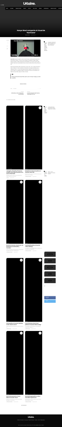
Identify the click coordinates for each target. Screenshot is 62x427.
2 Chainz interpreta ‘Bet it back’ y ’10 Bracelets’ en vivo (33, 94)
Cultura (11, 8)
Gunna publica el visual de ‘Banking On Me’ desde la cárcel (14, 324)
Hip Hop (29, 8)
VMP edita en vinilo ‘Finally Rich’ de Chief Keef (17, 94)
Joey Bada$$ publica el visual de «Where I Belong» (32, 246)
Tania (8, 177)
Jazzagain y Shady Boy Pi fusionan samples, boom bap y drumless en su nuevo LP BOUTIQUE (14, 172)
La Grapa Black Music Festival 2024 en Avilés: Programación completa (52, 108)
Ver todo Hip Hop (23, 405)
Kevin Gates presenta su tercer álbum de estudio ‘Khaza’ (13, 397)
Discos (24, 8)
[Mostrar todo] (50, 254)
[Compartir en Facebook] (7, 46)
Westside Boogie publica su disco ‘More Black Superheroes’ (32, 397)
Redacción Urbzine (23, 83)
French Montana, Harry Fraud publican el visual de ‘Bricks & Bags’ (33, 324)
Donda (11, 88)
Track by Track (18, 8)
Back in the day (53, 8)
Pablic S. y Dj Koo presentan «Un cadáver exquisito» (51, 172)
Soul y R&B (35, 8)
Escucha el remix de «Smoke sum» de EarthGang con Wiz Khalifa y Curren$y (14, 246)
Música (40, 8)
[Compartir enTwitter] (7, 49)
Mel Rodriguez (9, 328)
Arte (7, 8)
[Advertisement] (50, 243)
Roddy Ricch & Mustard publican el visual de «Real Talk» (33, 171)
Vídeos (8, 321)
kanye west (14, 88)
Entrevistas (46, 8)
